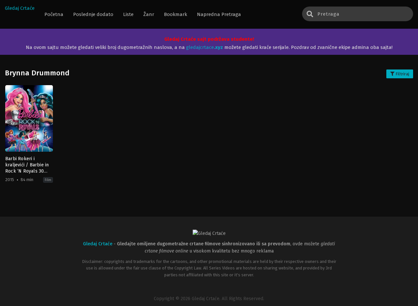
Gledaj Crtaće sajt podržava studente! (209, 39)
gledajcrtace (204, 47)
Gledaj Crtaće (20, 8)
